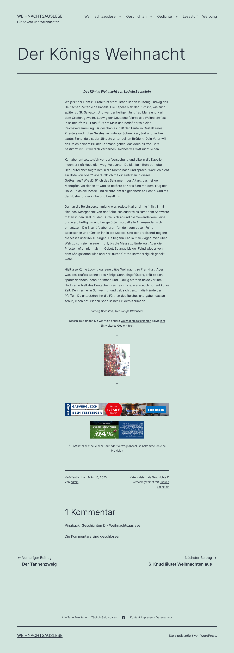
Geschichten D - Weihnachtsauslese (111, 525)
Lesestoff (190, 16)
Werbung (209, 16)
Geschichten (136, 16)
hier (162, 320)
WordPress (208, 635)
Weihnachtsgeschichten (136, 320)
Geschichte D (160, 477)
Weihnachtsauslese (40, 16)
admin (74, 482)
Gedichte (164, 16)
